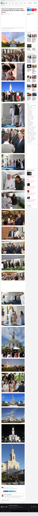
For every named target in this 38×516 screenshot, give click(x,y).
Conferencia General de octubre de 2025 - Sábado (34, 49)
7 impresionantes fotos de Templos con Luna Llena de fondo (31, 181)
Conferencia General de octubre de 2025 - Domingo (29, 49)
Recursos (28, 137)
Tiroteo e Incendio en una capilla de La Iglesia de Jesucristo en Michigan (34, 98)
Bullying (28, 109)
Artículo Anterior (3, 502)
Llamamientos (29, 128)
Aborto (28, 105)
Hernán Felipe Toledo (8, 494)
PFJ (27, 134)
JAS (32, 125)
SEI (27, 139)
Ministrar (28, 129)
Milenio (33, 128)
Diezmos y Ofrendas (30, 115)
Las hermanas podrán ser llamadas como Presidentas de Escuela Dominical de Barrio (34, 40)
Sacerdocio (32, 137)
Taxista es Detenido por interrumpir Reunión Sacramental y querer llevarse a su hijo (31, 194)
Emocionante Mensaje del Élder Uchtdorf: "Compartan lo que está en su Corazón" (31, 187)
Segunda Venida (34, 138)
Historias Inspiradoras (30, 123)
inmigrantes (29, 125)
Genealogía (28, 120)
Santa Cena (28, 138)
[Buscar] (36, 3)
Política (31, 134)
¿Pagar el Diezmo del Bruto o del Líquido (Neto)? (11, 4)
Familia (32, 119)
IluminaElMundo (29, 124)
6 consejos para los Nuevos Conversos (29, 89)
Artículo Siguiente (22, 502)
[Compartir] (24, 14)
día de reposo (29, 114)
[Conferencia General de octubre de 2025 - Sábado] (34, 45)
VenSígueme (29, 142)
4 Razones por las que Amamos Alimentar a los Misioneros (34, 89)
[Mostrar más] (16, 491)
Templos (12, 487)
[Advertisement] (13, 22)
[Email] (15, 491)
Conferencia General (30, 110)
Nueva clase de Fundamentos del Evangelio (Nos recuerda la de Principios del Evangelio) (29, 40)
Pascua (35, 133)
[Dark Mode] (35, 3)
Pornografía (34, 134)
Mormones (32, 129)
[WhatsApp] (13, 491)
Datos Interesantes (29, 113)
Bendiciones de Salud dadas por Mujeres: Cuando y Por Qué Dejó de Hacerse (29, 98)
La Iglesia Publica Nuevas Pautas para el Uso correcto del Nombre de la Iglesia (34, 61)
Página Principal (3, 7)
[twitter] (33, 506)
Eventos (10, 487)
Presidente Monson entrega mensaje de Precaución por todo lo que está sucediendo (34, 71)
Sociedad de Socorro (32, 139)
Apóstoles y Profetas (9, 7)
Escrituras (28, 118)
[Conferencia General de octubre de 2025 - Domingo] (29, 45)
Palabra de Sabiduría (30, 133)
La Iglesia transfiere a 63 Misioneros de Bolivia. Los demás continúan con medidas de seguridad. (31, 200)
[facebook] (31, 506)
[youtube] (35, 506)
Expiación (28, 119)
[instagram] (36, 506)
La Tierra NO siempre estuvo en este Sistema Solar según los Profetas (29, 70)
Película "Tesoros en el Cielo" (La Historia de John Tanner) (31, 176)
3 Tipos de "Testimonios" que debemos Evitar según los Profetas (34, 80)
